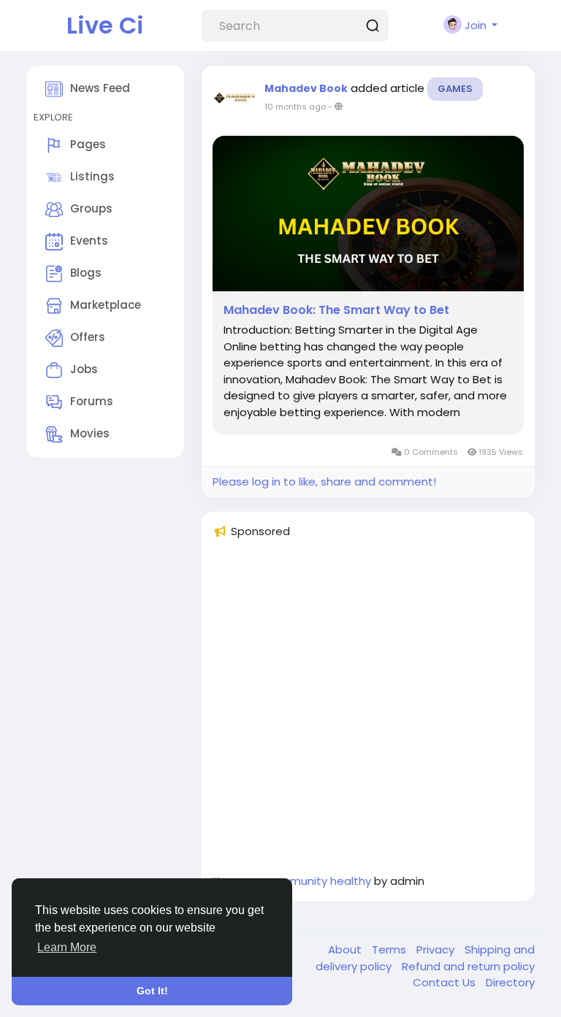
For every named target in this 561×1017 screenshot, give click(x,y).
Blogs (86, 272)
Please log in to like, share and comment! (324, 481)
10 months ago (295, 106)
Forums (91, 401)
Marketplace (105, 304)
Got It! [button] (152, 991)
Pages (88, 144)
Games (455, 89)
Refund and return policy (468, 966)
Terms (390, 949)
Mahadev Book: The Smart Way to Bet (336, 310)
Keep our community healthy (292, 881)
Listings (92, 176)
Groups (91, 208)
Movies (90, 433)
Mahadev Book (306, 88)
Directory (510, 982)
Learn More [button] (66, 947)
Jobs (84, 369)
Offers (87, 337)
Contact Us (445, 982)
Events (89, 240)
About (346, 949)
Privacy (436, 949)
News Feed (100, 88)
